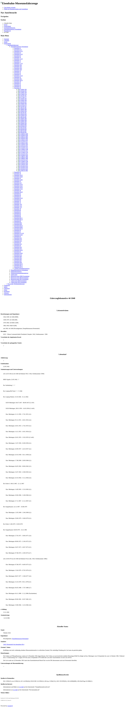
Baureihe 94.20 (18, 250)
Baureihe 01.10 (18, 51)
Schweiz (6, 293)
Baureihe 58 (17, 190)
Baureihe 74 (17, 202)
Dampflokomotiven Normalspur (19, 46)
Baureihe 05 (17, 56)
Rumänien (7, 291)
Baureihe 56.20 (18, 187)
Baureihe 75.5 (18, 207)
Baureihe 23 (17, 74)
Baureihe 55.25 (18, 186)
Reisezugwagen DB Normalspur (19, 277)
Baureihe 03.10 (18, 54)
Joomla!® (10, 706)
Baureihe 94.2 (18, 247)
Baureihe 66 (17, 199)
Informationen (8, 294)
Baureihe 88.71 (18, 218)
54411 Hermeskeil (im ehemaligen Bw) (13, 644)
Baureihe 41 (17, 83)
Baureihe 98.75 (18, 265)
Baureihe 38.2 (18, 78)
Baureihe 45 (17, 172)
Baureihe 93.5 (18, 244)
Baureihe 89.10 (18, 225)
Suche (5, 42)
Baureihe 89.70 (18, 228)
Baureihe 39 (17, 82)
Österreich (7, 288)
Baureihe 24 (17, 77)
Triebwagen (14, 274)
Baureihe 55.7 (18, 183)
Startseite (6, 39)
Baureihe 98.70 (18, 264)
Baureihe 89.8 (18, 224)
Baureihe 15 (17, 60)
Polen (5, 290)
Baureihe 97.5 (18, 254)
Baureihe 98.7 (18, 261)
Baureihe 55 (17, 181)
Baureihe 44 (17, 88)
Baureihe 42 (17, 85)
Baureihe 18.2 (18, 65)
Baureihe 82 (17, 213)
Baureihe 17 (17, 62)
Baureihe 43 (17, 86)
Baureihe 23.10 (18, 75)
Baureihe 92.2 (18, 238)
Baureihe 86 (17, 216)
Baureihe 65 (17, 196)
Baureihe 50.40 (18, 176)
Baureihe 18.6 (18, 69)
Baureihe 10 (17, 57)
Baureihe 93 (17, 242)
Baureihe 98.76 (18, 267)
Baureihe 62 (17, 193)
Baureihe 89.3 (18, 222)
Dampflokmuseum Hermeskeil (20, 638)
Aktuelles (6, 40)
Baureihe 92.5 (18, 241)
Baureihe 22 (17, 72)
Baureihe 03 (17, 52)
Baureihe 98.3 (18, 258)
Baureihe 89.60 (18, 227)
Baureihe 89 (17, 221)
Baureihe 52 (17, 178)
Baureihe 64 (17, 195)
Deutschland (7, 43)
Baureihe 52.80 (18, 180)
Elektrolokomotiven (16, 271)
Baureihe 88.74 (18, 219)
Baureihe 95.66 (18, 253)
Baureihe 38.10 (18, 80)
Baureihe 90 (17, 230)
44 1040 (21, 687)
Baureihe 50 (17, 173)
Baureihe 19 (17, 71)
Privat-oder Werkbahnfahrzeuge (16, 284)
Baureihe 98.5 (18, 259)
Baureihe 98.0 (18, 256)
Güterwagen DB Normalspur (19, 281)
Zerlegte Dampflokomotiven (22, 268)
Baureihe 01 (17, 48)
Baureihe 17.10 (18, 63)
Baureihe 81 (17, 212)
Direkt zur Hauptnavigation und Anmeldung (16, 9)
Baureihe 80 (17, 210)
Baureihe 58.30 (18, 192)
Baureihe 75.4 (18, 206)
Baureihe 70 (17, 201)
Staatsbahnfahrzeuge (13, 45)
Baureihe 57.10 (18, 189)
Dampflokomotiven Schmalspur (19, 270)
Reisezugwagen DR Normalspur (19, 279)
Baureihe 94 (17, 245)
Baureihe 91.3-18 (19, 233)
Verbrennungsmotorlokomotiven (19, 273)
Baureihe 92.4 (18, 239)
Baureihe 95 (17, 251)
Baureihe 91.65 (18, 235)
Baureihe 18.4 (18, 68)
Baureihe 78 (17, 209)
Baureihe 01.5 (18, 49)
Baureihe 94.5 (18, 248)
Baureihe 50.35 (18, 175)
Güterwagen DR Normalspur (19, 282)
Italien (5, 287)
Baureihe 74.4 (18, 204)
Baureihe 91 (17, 232)
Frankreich (7, 285)
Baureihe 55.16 (18, 184)
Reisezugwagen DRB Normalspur (20, 276)
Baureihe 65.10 (18, 198)
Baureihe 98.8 (18, 262)
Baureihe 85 (17, 215)
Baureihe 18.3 (18, 66)
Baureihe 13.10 (18, 59)
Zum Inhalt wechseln (9, 7)
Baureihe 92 (17, 236)
